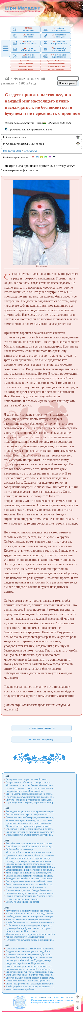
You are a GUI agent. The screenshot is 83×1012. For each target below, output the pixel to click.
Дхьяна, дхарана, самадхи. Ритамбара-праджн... (29, 875)
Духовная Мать (25, 61)
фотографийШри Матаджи (58, 56)
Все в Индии (30, 150)
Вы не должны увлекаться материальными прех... (31, 811)
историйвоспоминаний (28, 56)
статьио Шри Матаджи (28, 49)
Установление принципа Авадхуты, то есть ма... (30, 820)
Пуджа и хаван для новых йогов (22, 899)
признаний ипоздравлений (59, 49)
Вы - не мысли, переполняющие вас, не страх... (29, 793)
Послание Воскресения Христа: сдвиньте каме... (30, 957)
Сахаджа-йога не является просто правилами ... (29, 864)
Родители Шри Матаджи (56, 61)
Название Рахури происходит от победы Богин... (30, 913)
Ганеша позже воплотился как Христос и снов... (30, 896)
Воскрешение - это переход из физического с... (29, 814)
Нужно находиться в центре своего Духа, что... (29, 954)
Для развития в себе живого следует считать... (29, 782)
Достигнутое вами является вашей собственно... (30, 881)
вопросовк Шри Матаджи (59, 42)
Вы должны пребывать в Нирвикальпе (25, 963)
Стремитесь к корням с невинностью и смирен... (30, 829)
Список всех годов (16, 137)
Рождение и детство (25, 64)
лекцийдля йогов (28, 36)
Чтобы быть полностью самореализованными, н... (31, 922)
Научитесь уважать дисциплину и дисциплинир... (30, 939)
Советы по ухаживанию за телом (22, 901)
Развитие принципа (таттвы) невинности (26, 887)
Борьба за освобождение (56, 64)
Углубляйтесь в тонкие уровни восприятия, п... (29, 910)
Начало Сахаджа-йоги (56, 69)
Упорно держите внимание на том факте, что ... (29, 872)
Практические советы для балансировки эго (28, 980)
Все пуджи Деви (12, 150)
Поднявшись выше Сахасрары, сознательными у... (31, 817)
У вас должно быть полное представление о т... (29, 919)
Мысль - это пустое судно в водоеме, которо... (29, 858)
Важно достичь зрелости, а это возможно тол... (29, 966)
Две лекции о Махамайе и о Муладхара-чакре (29, 960)
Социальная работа (25, 69)
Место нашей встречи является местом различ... (30, 852)
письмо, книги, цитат (28, 42)
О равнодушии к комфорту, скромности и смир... (30, 802)
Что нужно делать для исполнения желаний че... (30, 797)
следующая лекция (41, 728)
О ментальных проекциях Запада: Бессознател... (30, 890)
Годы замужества (25, 66)
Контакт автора (72, 997)
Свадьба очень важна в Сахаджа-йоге (24, 791)
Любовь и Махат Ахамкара (19, 849)
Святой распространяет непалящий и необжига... (30, 983)
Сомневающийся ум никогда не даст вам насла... (30, 893)
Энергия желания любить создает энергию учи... (30, 977)
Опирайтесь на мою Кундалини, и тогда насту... (29, 846)
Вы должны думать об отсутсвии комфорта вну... (30, 832)
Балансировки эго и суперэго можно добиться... (30, 869)
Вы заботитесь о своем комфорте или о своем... (30, 843)
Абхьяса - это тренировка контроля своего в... (29, 826)
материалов (28, 29)
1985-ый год (27, 83)
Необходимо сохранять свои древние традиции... (30, 916)
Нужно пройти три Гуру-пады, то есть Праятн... (30, 928)
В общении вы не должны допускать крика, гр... (30, 925)
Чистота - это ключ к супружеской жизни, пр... (29, 799)
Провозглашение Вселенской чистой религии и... (30, 948)
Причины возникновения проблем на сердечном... (31, 855)
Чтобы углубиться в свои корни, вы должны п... (30, 986)
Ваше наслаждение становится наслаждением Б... (30, 866)
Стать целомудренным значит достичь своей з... (30, 974)
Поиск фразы (67, 83)
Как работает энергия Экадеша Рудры (25, 936)
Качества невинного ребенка (20, 989)
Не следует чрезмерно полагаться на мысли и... (29, 861)
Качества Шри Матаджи (56, 66)
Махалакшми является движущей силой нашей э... (31, 934)
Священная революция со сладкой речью (26, 779)
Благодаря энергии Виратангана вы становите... (29, 878)
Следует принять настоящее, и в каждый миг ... (29, 951)
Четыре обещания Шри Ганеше (21, 931)
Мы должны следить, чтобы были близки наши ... (31, 785)
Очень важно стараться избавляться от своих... (29, 834)
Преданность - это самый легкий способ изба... (29, 823)
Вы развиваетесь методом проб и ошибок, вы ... (30, 969)
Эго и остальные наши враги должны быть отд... (30, 884)
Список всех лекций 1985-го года (25, 143)
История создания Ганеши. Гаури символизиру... (30, 788)
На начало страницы (43, 739)
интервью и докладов (59, 36)
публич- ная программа (59, 29)
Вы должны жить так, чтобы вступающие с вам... (30, 971)
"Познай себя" (45, 997)
